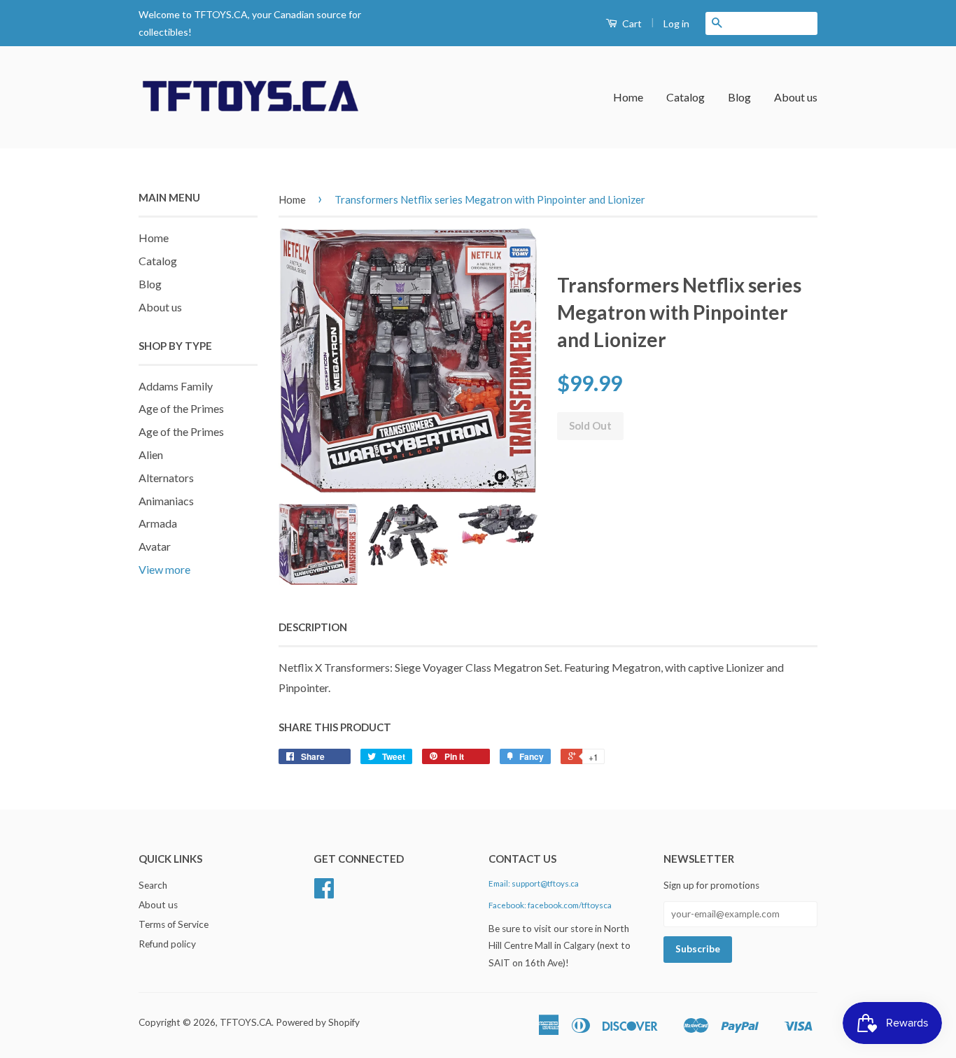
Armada (158, 523)
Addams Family (176, 386)
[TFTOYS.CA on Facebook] (324, 892)
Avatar (155, 546)
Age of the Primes (181, 408)
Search (153, 885)
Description (313, 627)
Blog (739, 97)
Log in (676, 23)
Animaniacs (166, 500)
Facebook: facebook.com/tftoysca (550, 905)
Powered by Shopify (318, 1022)
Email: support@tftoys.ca (533, 883)
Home (628, 97)
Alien (151, 454)
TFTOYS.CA (246, 1022)
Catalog (685, 97)
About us (795, 97)
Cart (631, 23)
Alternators (166, 477)
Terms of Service (174, 924)
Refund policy (167, 944)
